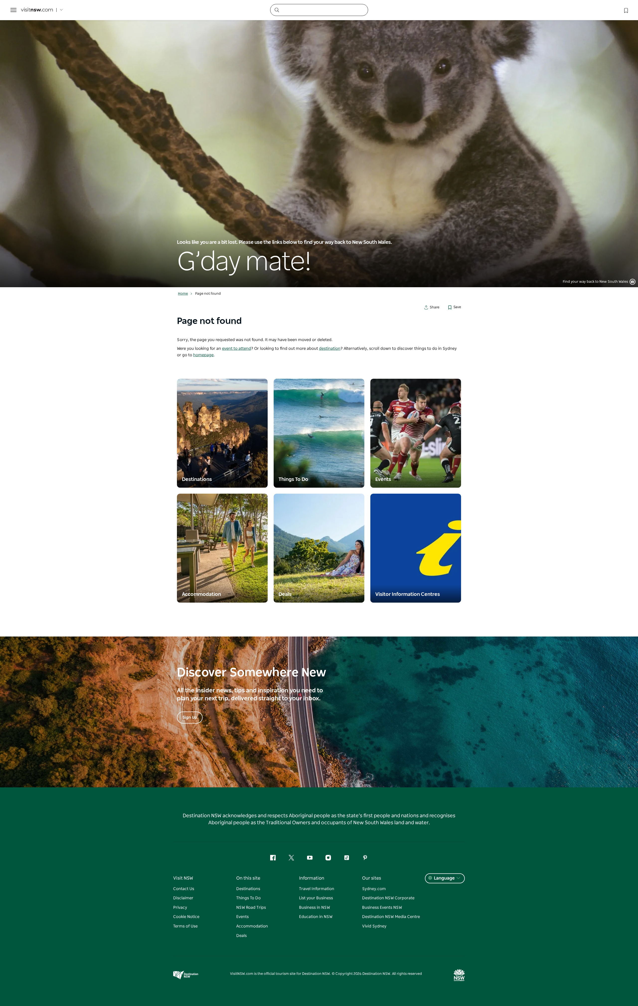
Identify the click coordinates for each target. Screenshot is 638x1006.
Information (311, 878)
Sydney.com (374, 889)
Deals (241, 936)
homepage (203, 355)
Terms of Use (185, 926)
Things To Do (248, 898)
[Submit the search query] (276, 9)
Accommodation (252, 926)
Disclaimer (183, 898)
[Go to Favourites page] (625, 9)
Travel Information (316, 889)
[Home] (37, 10)
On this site (248, 878)
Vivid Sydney (374, 926)
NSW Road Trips (251, 908)
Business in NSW (314, 908)
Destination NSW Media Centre (391, 917)
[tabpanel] (319, 143)
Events (242, 917)
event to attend (236, 349)
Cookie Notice (186, 917)
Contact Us (183, 889)
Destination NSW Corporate (388, 898)
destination (329, 349)
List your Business (316, 898)
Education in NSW (315, 917)
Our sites (371, 878)
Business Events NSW (382, 908)
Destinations (248, 889)
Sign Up (189, 718)
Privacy (180, 908)
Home (183, 293)
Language (444, 878)
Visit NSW (183, 878)
